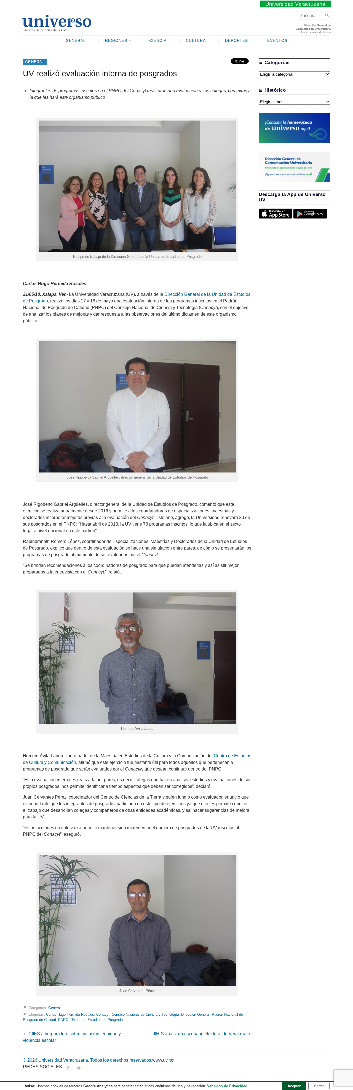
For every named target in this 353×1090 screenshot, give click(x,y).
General (76, 41)
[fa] (67, 1066)
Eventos (277, 41)
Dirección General (195, 1014)
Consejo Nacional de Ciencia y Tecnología (145, 1014)
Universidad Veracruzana (295, 4)
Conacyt (102, 1014)
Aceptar (294, 1086)
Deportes (236, 41)
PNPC (63, 1020)
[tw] (78, 1066)
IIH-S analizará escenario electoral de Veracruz (200, 1033)
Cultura (196, 41)
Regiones (116, 41)
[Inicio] (56, 29)
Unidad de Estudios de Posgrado (96, 1020)
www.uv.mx (163, 1060)
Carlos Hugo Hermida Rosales (70, 1014)
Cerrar (319, 1086)
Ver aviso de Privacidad (227, 1086)
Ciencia (158, 41)
